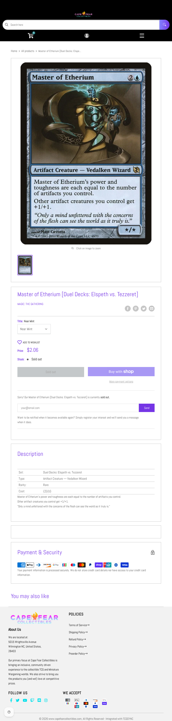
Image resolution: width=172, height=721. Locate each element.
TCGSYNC (128, 719)
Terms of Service (78, 625)
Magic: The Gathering (30, 304)
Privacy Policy (76, 646)
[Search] (164, 25)
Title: (25, 321)
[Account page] (86, 36)
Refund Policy (76, 639)
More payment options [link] (121, 381)
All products (27, 51)
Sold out (51, 372)
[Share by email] (152, 308)
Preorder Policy (77, 653)
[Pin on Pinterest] (136, 308)
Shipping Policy (77, 632)
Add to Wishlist (31, 342)
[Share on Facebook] (128, 308)
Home (14, 51)
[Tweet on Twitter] (144, 308)
